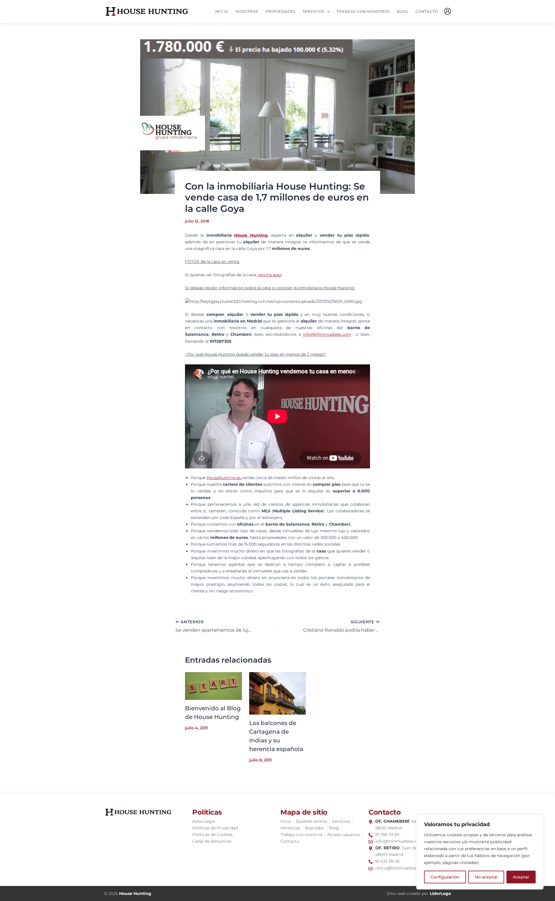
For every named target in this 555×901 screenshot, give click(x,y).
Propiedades (280, 11)
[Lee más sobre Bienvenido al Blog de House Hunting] (213, 685)
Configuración (445, 877)
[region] (479, 852)
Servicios (313, 11)
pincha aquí (270, 274)
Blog (402, 11)
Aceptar (521, 877)
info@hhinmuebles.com (327, 334)
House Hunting (251, 235)
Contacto (426, 11)
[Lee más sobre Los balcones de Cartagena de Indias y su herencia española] (277, 693)
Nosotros (247, 11)
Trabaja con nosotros (363, 11)
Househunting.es (224, 477)
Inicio (221, 11)
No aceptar (486, 877)
